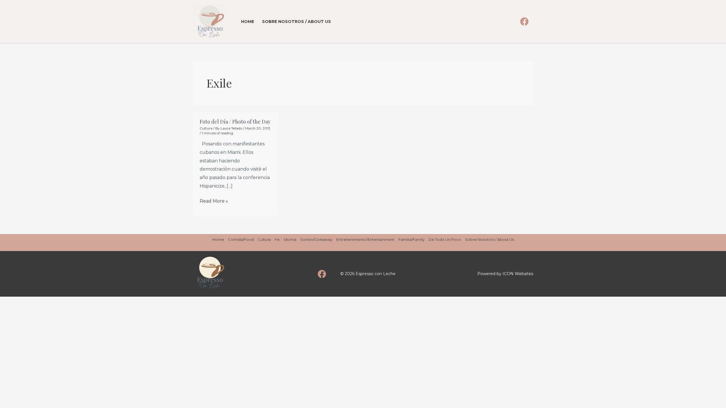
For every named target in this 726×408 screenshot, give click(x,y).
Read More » (214, 200)
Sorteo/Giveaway (316, 239)
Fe (277, 239)
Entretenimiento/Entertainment (365, 239)
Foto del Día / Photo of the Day (235, 121)
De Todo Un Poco (445, 239)
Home (247, 21)
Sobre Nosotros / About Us (296, 21)
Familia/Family (411, 239)
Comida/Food (241, 239)
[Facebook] (524, 21)
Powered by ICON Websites (505, 273)
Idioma (290, 239)
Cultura (206, 128)
